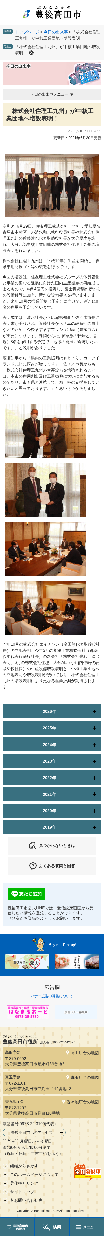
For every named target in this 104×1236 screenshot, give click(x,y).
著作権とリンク (24, 1183)
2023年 (49, 761)
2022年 (49, 778)
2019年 (49, 827)
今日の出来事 (56, 32)
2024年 (49, 745)
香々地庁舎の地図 (83, 1102)
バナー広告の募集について (52, 996)
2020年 (49, 811)
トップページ (27, 32)
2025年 (49, 728)
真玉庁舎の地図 (85, 1077)
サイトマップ (22, 1192)
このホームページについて (34, 1174)
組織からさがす (24, 1166)
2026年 (49, 711)
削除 (31, 52)
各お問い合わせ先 (26, 1200)
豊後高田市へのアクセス (32, 1132)
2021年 (49, 794)
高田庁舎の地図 (85, 1053)
